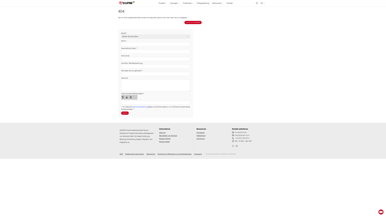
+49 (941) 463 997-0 (242, 138)
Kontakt (230, 3)
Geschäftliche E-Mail (129, 48)
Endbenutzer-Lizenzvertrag (134, 154)
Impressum (198, 154)
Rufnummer (125, 56)
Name (123, 41)
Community (201, 139)
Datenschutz (150, 154)
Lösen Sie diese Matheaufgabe (132, 94)
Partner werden (164, 142)
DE (262, 3)
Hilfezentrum (201, 136)
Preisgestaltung (203, 3)
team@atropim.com (242, 135)
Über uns (162, 133)
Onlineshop (201, 133)
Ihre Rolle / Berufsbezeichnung (132, 63)
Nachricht (124, 78)
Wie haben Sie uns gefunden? (132, 71)
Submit (124, 113)
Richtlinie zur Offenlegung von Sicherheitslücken (175, 154)
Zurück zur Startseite (193, 22)
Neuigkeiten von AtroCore (168, 136)
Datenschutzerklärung (139, 107)
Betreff (124, 33)
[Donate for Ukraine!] (133, 2)
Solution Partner (164, 139)
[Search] (257, 3)
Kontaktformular (241, 132)
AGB (121, 154)
